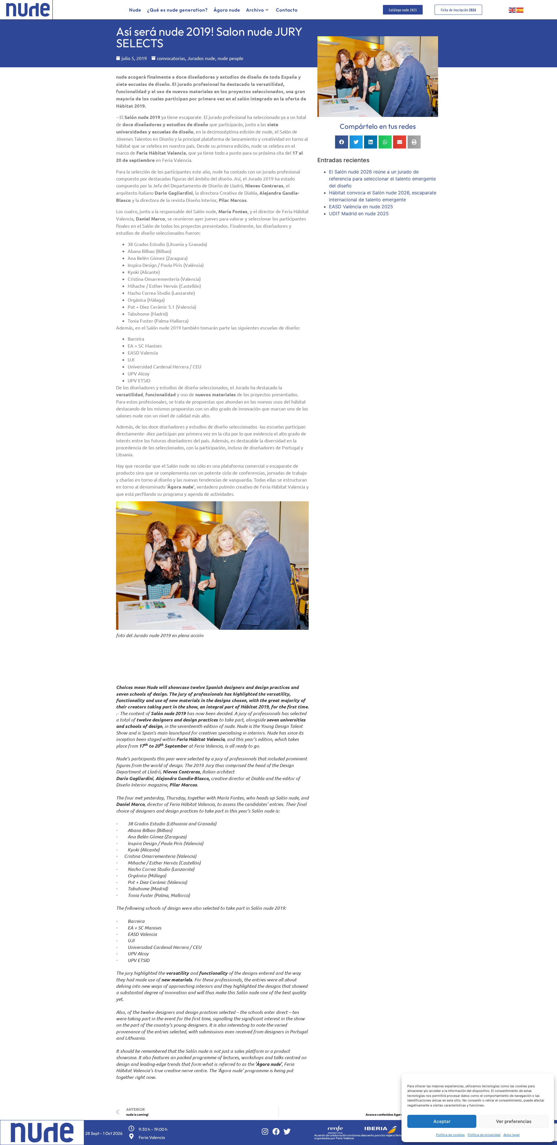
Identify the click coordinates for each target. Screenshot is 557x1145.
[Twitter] (287, 1131)
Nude (135, 10)
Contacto (287, 10)
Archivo (255, 10)
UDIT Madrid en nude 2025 (359, 213)
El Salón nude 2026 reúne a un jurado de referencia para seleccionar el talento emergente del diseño (382, 179)
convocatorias (171, 58)
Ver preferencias (513, 1121)
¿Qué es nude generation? (177, 10)
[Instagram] (265, 1131)
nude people (230, 58)
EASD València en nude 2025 (361, 206)
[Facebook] (276, 1131)
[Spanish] (520, 10)
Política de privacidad (484, 1135)
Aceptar (442, 1121)
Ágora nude (227, 10)
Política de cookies (450, 1135)
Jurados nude (201, 58)
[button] (341, 142)
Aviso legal (511, 1135)
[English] (512, 10)
